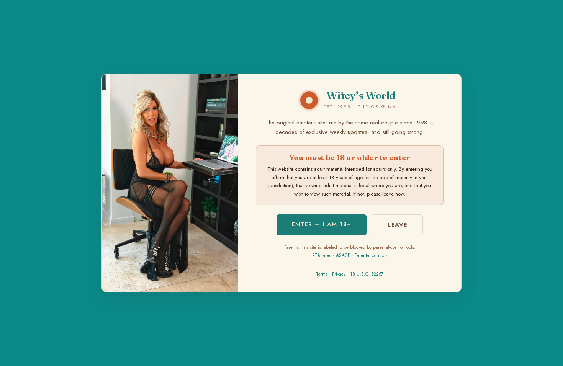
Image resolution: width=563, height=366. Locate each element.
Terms (321, 274)
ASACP (343, 255)
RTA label (321, 255)
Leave (397, 225)
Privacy (338, 274)
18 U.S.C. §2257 (366, 274)
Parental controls (371, 255)
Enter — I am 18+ (321, 224)
